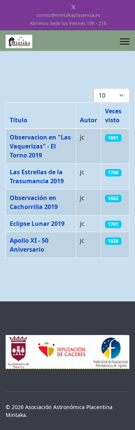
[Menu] (124, 41)
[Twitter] (73, 6)
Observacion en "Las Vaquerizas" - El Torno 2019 (40, 146)
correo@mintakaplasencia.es (68, 15)
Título (18, 120)
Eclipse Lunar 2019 (37, 223)
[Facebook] (61, 6)
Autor (88, 120)
